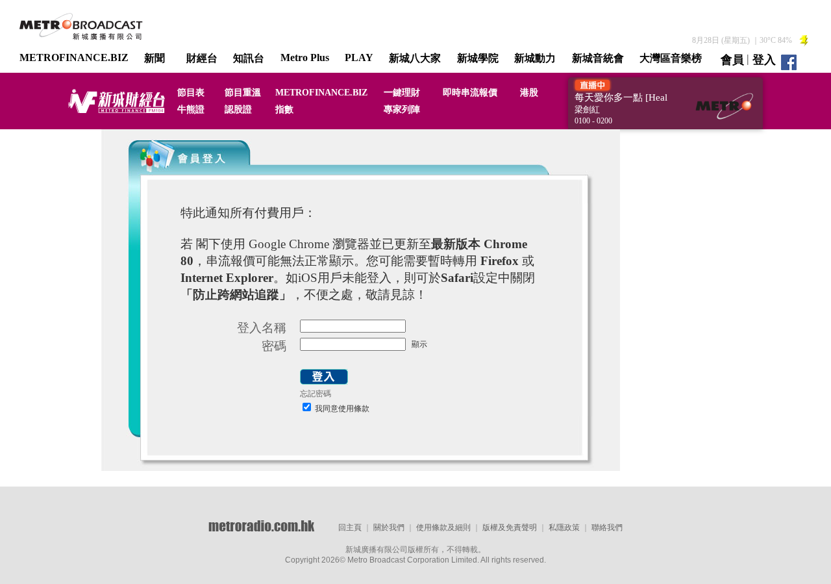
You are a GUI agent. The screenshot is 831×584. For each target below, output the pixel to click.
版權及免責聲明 (509, 527)
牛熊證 (191, 109)
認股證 (238, 109)
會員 (732, 59)
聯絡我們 (607, 527)
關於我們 (388, 527)
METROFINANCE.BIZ (74, 57)
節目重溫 (243, 92)
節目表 (191, 92)
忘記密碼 (315, 393)
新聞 (154, 58)
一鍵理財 (402, 92)
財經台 (201, 58)
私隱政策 (564, 527)
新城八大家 (415, 58)
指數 (284, 109)
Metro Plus (304, 57)
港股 (529, 92)
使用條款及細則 (443, 527)
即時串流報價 (470, 92)
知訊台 (248, 58)
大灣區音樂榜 (670, 58)
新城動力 (535, 58)
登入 (764, 59)
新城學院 (478, 58)
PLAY (359, 57)
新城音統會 (598, 58)
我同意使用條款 (341, 408)
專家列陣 (402, 109)
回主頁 (350, 527)
